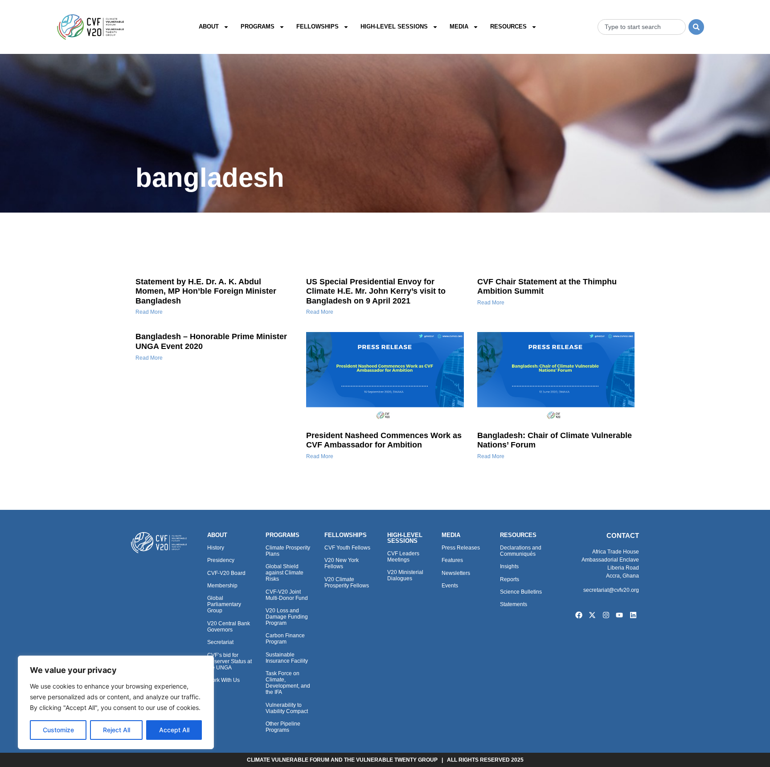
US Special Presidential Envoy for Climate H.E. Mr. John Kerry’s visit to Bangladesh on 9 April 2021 (376, 291)
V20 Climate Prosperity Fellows (346, 582)
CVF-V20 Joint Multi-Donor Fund (287, 595)
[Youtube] (620, 615)
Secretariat (220, 642)
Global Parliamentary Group (224, 604)
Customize (58, 730)
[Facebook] (579, 615)
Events (450, 585)
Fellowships (317, 26)
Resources (508, 26)
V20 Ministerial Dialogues (405, 575)
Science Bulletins (521, 592)
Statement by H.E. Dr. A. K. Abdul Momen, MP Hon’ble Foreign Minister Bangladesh (205, 291)
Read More (149, 312)
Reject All (116, 730)
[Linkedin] (633, 615)
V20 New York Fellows (341, 563)
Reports (509, 579)
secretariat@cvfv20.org (611, 590)
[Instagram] (606, 615)
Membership (222, 585)
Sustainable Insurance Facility (287, 658)
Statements (513, 604)
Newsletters (456, 573)
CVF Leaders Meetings (403, 556)
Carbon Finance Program (285, 638)
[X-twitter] (592, 615)
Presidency (220, 560)
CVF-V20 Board (226, 573)
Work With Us (223, 680)
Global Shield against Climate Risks (284, 572)
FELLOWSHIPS (345, 535)
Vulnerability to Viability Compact (287, 708)
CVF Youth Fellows (347, 548)
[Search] (696, 27)
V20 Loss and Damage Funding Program (287, 616)
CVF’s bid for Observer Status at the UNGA (229, 661)
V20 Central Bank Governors (228, 626)
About (209, 26)
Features (452, 560)
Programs (257, 26)
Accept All (174, 730)
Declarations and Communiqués (520, 551)
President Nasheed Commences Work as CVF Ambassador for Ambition (384, 440)
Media (459, 26)
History (215, 548)
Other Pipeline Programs (283, 727)
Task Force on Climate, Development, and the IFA (288, 682)
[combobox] (642, 27)
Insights (509, 566)
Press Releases (461, 548)
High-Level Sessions (394, 26)
